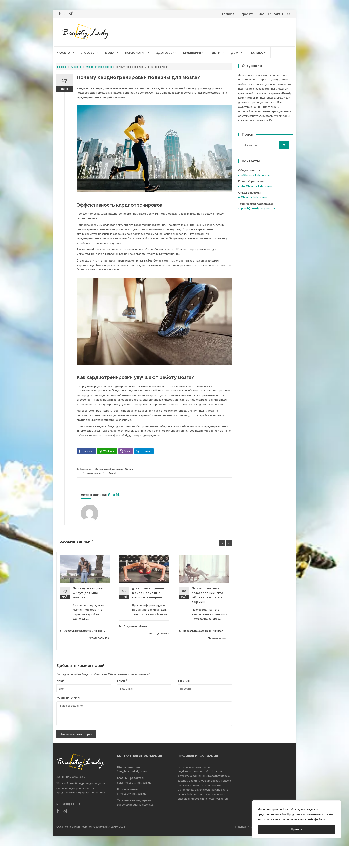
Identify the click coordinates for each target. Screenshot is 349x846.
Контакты (275, 14)
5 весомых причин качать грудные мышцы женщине (148, 593)
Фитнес (129, 469)
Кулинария (192, 53)
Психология (135, 53)
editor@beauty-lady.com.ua (255, 186)
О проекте (245, 14)
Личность (99, 630)
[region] (296, 819)
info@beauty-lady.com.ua (254, 175)
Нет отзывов (93, 473)
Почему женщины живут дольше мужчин (88, 593)
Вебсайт (184, 680)
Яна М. (112, 473)
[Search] (284, 145)
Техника (256, 53)
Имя (60, 680)
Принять (296, 829)
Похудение (130, 626)
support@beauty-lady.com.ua (256, 208)
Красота (63, 53)
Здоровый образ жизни (99, 66)
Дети (216, 53)
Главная (228, 14)
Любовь (87, 53)
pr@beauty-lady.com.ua (252, 197)
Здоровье (164, 53)
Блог (261, 14)
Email (122, 680)
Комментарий (68, 697)
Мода (109, 53)
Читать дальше (98, 637)
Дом (234, 53)
